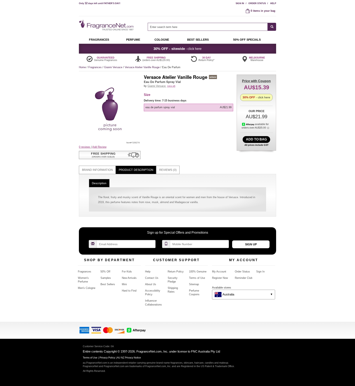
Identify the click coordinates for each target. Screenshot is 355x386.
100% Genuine (197, 271)
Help (273, 3)
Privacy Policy (107, 357)
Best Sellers (107, 284)
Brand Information (97, 169)
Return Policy (176, 271)
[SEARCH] (272, 27)
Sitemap (194, 284)
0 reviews (85, 146)
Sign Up (251, 244)
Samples (105, 277)
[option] (188, 107)
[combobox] (212, 27)
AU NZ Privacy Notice (129, 357)
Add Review (99, 146)
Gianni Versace (113, 67)
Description (99, 183)
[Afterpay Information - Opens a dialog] (248, 124)
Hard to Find (129, 290)
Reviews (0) (168, 169)
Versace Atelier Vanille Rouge (142, 67)
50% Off (105, 271)
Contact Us (151, 277)
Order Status (257, 3)
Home (82, 67)
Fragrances (95, 67)
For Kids (127, 271)
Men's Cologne (86, 288)
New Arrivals (129, 277)
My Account (219, 271)
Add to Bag (256, 139)
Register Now (220, 277)
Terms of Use (197, 277)
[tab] (97, 170)
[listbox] (189, 105)
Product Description (136, 169)
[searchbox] (208, 27)
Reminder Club (243, 277)
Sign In (240, 3)
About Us (150, 284)
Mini (124, 284)
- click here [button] (177, 49)
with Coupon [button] (256, 81)
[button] (110, 155)
